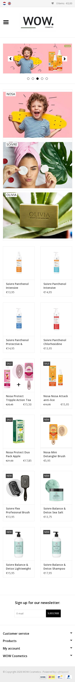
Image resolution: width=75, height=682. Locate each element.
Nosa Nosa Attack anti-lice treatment (55, 398)
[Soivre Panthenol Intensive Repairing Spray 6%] (19, 263)
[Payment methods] (42, 676)
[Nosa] (37, 58)
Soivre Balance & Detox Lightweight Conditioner (18, 567)
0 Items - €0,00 (64, 3)
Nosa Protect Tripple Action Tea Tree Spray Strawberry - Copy (18, 398)
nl (4, 3)
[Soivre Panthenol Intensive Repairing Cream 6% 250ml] (56, 263)
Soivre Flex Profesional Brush (18, 510)
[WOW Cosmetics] (43, 22)
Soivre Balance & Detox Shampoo (54, 566)
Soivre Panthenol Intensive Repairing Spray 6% (17, 286)
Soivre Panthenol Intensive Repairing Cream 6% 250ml (54, 286)
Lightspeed (62, 672)
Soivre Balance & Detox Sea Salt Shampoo (54, 510)
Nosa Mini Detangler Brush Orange (54, 454)
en (9, 3)
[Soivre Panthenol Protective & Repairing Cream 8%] (19, 319)
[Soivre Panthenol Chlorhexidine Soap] (56, 319)
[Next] (64, 58)
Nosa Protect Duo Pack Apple (18, 454)
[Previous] (10, 58)
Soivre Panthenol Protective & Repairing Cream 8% (17, 342)
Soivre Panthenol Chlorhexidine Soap (54, 342)
